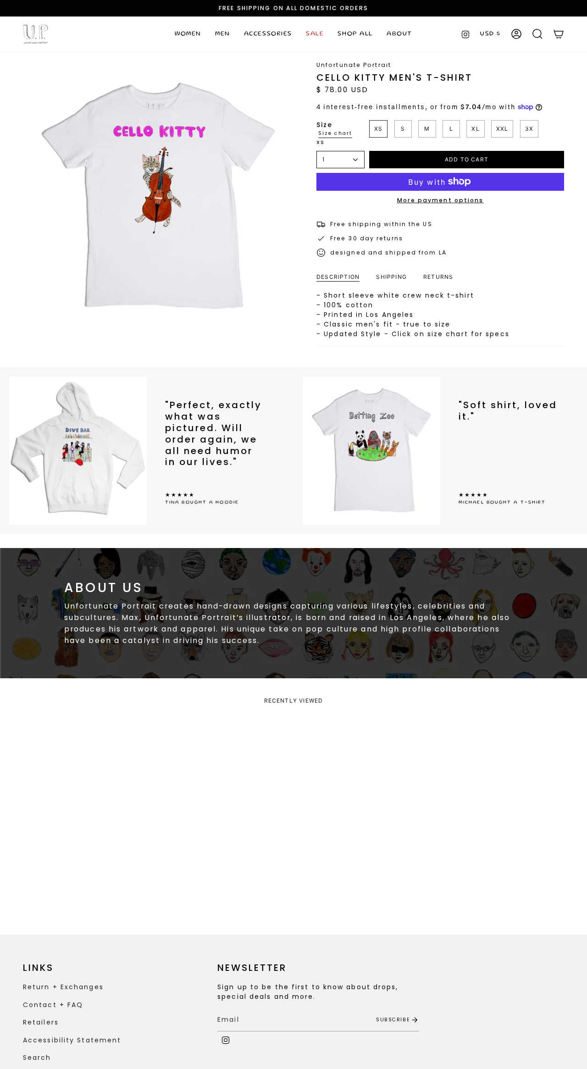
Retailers (41, 1022)
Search (37, 1057)
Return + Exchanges (63, 986)
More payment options (440, 200)
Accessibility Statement (72, 1040)
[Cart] (558, 34)
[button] (188, 34)
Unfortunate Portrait (353, 65)
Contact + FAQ (53, 1004)
